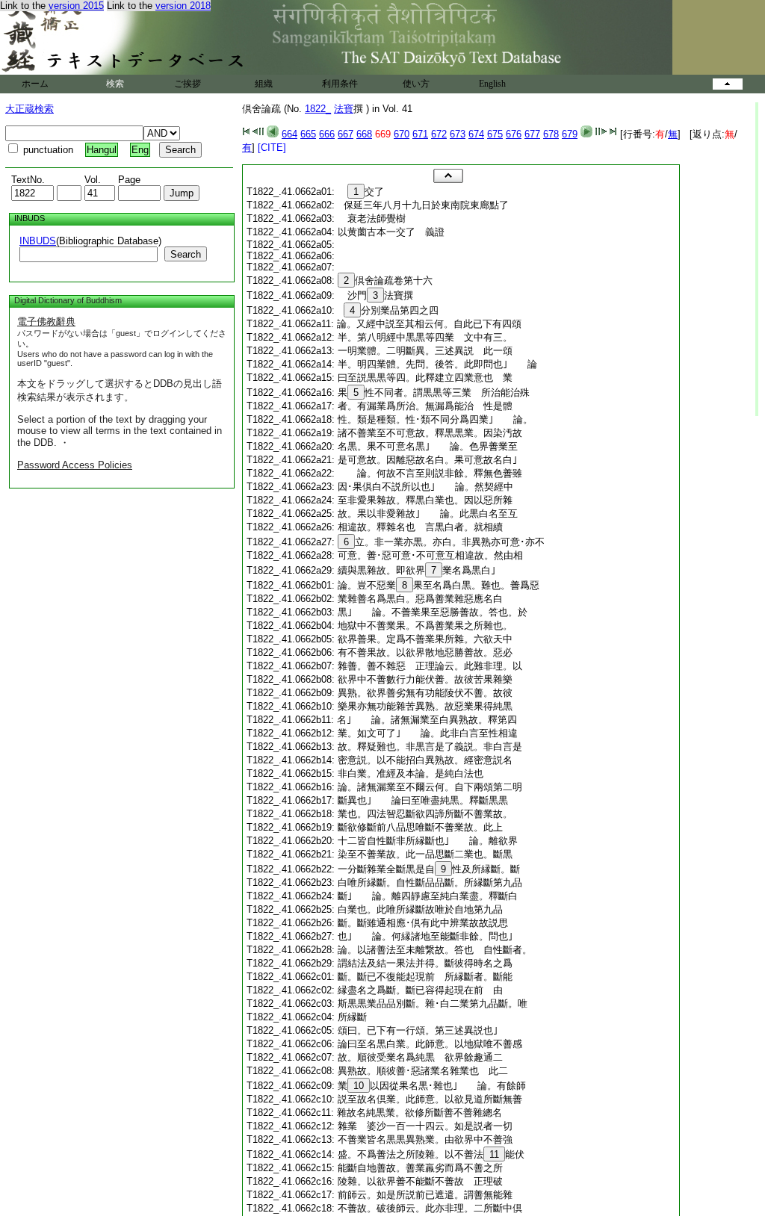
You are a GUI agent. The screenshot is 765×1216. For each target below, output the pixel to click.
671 (420, 134)
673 (457, 134)
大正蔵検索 (29, 108)
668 (364, 134)
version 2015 (76, 5)
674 (476, 134)
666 (327, 134)
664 (289, 134)
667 (345, 134)
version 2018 (183, 5)
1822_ (318, 108)
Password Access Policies (74, 465)
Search (185, 254)
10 (358, 1085)
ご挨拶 (187, 83)
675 (495, 134)
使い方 (416, 83)
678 (551, 134)
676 (513, 134)
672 (439, 134)
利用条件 (340, 83)
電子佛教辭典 (46, 321)
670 (401, 134)
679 (569, 134)
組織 (264, 83)
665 (308, 134)
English (492, 83)
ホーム (35, 83)
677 (532, 134)
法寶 (343, 108)
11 (494, 1154)
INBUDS (37, 240)
